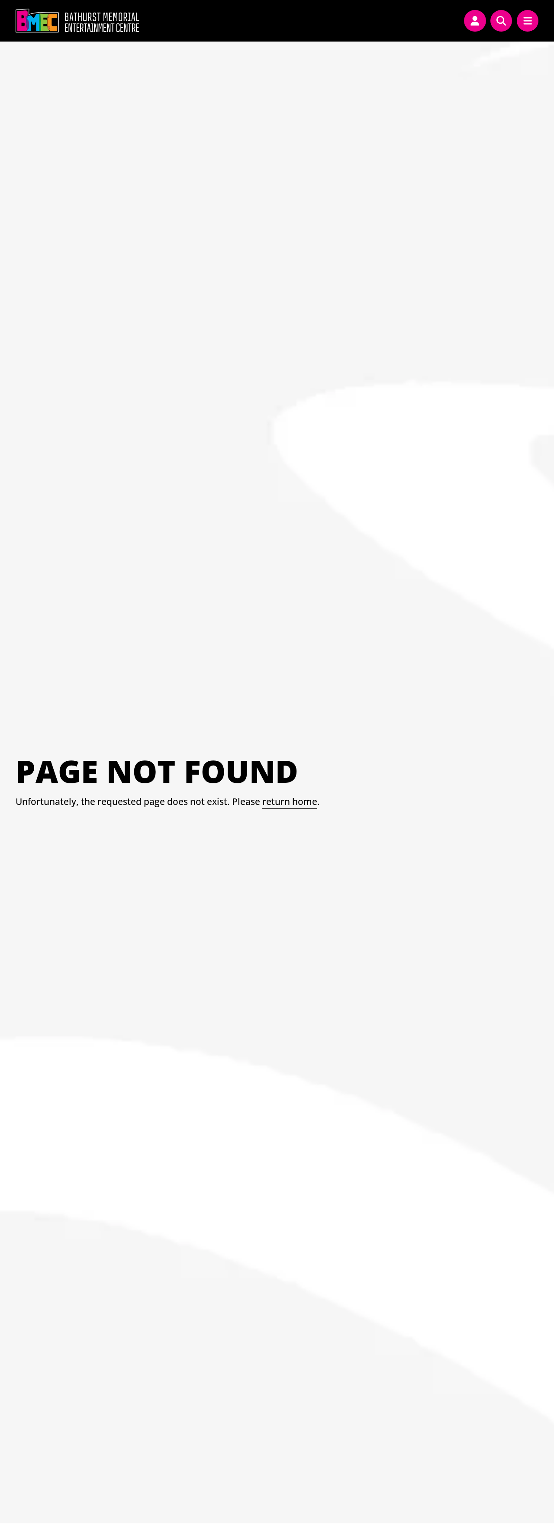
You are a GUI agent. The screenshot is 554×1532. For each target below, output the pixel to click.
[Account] (475, 21)
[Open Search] (501, 21)
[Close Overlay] (195, 21)
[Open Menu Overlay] (527, 21)
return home (289, 801)
